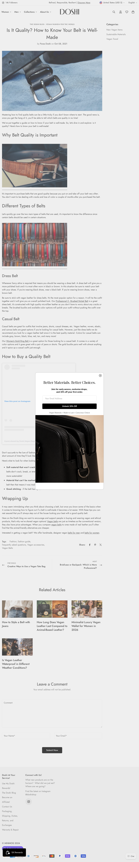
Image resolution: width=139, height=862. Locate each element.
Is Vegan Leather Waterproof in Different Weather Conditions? (15, 664)
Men (16, 11)
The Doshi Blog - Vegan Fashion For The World (52, 24)
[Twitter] (100, 545)
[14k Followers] (28, 801)
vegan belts (56, 524)
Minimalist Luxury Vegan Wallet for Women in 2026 (86, 626)
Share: (82, 544)
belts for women (92, 532)
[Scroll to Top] (134, 847)
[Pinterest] (95, 545)
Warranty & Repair (10, 829)
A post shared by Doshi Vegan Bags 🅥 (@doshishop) (27, 441)
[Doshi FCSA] (69, 11)
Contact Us (7, 806)
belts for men (74, 532)
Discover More (84, 2)
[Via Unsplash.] (34, 188)
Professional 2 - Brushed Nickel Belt (72, 301)
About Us (44, 11)
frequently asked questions (14, 544)
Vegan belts (52, 521)
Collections (29, 11)
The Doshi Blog (9, 792)
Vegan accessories (35, 544)
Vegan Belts (7, 548)
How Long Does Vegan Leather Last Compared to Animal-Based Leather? (52, 626)
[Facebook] (89, 545)
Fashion (13, 541)
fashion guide (24, 541)
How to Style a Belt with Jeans (16, 624)
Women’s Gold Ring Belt (17, 341)
